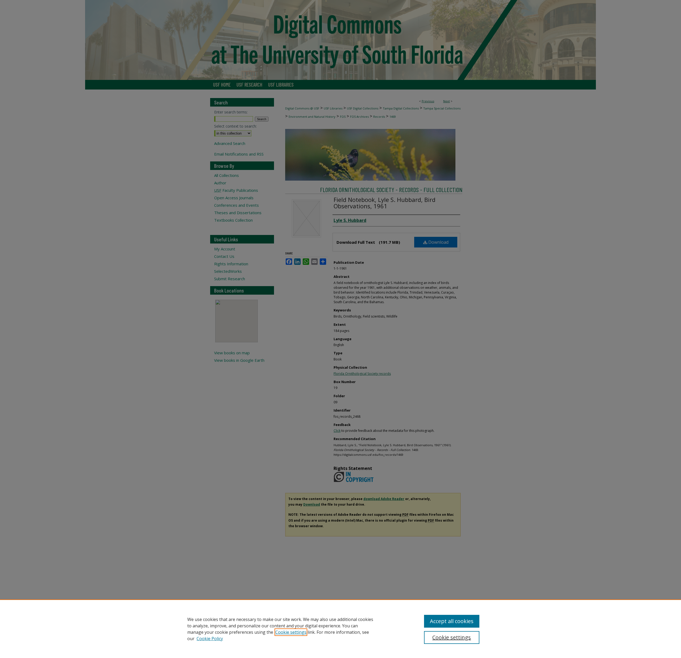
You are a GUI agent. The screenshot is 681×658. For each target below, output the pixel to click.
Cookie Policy (210, 638)
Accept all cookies (452, 621)
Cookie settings (290, 632)
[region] (340, 628)
